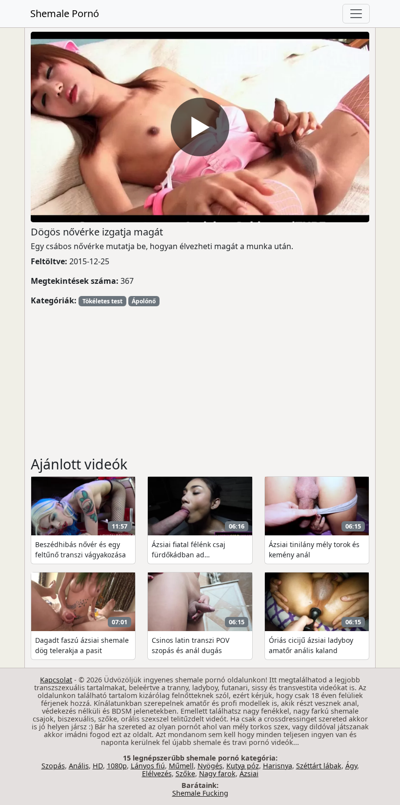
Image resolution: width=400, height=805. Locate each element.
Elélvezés (157, 773)
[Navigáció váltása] (356, 13)
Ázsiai (249, 773)
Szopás (53, 765)
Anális (79, 765)
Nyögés (210, 765)
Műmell (181, 765)
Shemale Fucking (200, 793)
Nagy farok (217, 773)
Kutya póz (242, 765)
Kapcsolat (56, 679)
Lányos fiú (148, 765)
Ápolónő (144, 301)
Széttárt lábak (318, 765)
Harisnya (277, 765)
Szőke (185, 773)
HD (98, 765)
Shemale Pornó (64, 13)
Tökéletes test (102, 301)
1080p (117, 765)
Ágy (351, 765)
